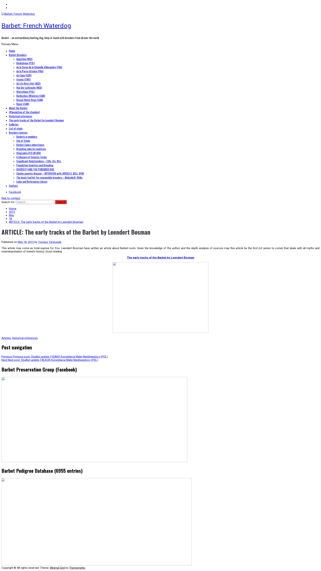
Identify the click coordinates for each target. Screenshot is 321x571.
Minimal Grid (57, 568)
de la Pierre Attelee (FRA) (29, 71)
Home (12, 51)
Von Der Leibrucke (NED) (29, 87)
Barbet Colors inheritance (30, 145)
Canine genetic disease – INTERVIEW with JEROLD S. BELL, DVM (50, 173)
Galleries (13, 124)
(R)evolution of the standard (24, 112)
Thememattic (77, 568)
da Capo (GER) (23, 75)
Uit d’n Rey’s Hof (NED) (28, 83)
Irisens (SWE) (23, 79)
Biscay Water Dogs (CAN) (29, 100)
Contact (13, 186)
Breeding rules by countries (31, 149)
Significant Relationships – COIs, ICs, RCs (38, 161)
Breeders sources (18, 132)
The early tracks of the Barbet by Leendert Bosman (36, 120)
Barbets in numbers (26, 136)
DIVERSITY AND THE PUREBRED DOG (35, 169)
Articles (6, 338)
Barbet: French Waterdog (36, 25)
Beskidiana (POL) (25, 63)
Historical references (20, 116)
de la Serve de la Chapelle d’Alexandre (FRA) (39, 67)
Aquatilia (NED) (24, 59)
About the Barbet (18, 108)
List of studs (15, 128)
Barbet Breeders (18, 55)
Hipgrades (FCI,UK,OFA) (28, 153)
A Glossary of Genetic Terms (31, 157)
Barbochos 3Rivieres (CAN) (30, 96)
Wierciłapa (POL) (25, 92)
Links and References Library (31, 181)
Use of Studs (23, 141)
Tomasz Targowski (49, 242)
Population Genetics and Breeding (34, 165)
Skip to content (10, 198)
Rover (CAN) (22, 104)
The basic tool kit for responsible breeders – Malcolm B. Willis (49, 177)
